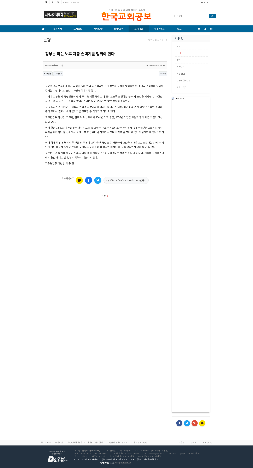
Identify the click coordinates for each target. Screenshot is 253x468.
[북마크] (52, 2)
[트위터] (187, 423)
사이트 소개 (46, 443)
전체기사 (57, 28)
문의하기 (194, 443)
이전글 (48, 73)
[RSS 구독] (58, 2)
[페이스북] (179, 423)
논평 (179, 53)
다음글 (57, 73)
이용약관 (59, 443)
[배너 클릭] (191, 255)
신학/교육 (118, 28)
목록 (164, 73)
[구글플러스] (195, 423)
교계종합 (77, 28)
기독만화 (180, 67)
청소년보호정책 (140, 443)
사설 (178, 46)
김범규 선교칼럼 (183, 81)
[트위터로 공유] (97, 180)
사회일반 (98, 28)
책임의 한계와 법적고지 (119, 443)
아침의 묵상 (182, 87)
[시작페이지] (46, 2)
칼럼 (178, 60)
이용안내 (182, 443)
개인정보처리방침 (75, 443)
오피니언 (138, 28)
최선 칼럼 (181, 74)
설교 (179, 28)
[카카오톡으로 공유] (79, 180)
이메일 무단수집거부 (96, 443)
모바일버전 (207, 443)
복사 (144, 180)
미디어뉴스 (159, 28)
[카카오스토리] (202, 423)
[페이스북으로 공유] (88, 180)
